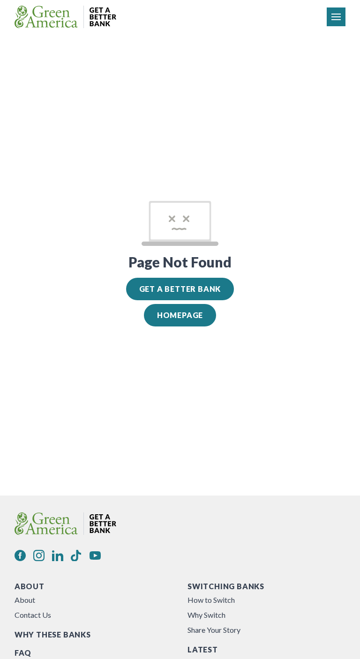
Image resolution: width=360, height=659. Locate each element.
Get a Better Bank (180, 288)
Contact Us (33, 614)
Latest (203, 649)
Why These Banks (53, 634)
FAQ (23, 652)
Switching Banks (226, 586)
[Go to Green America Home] (66, 17)
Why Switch (206, 614)
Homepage (180, 315)
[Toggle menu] (336, 16)
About (30, 586)
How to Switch (211, 599)
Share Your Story (214, 629)
